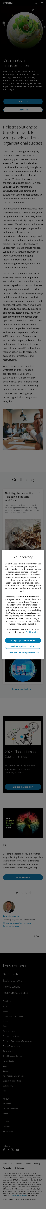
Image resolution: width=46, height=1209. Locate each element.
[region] (23, 604)
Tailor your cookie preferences (23, 652)
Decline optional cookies (22, 646)
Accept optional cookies (22, 640)
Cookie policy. (32, 632)
